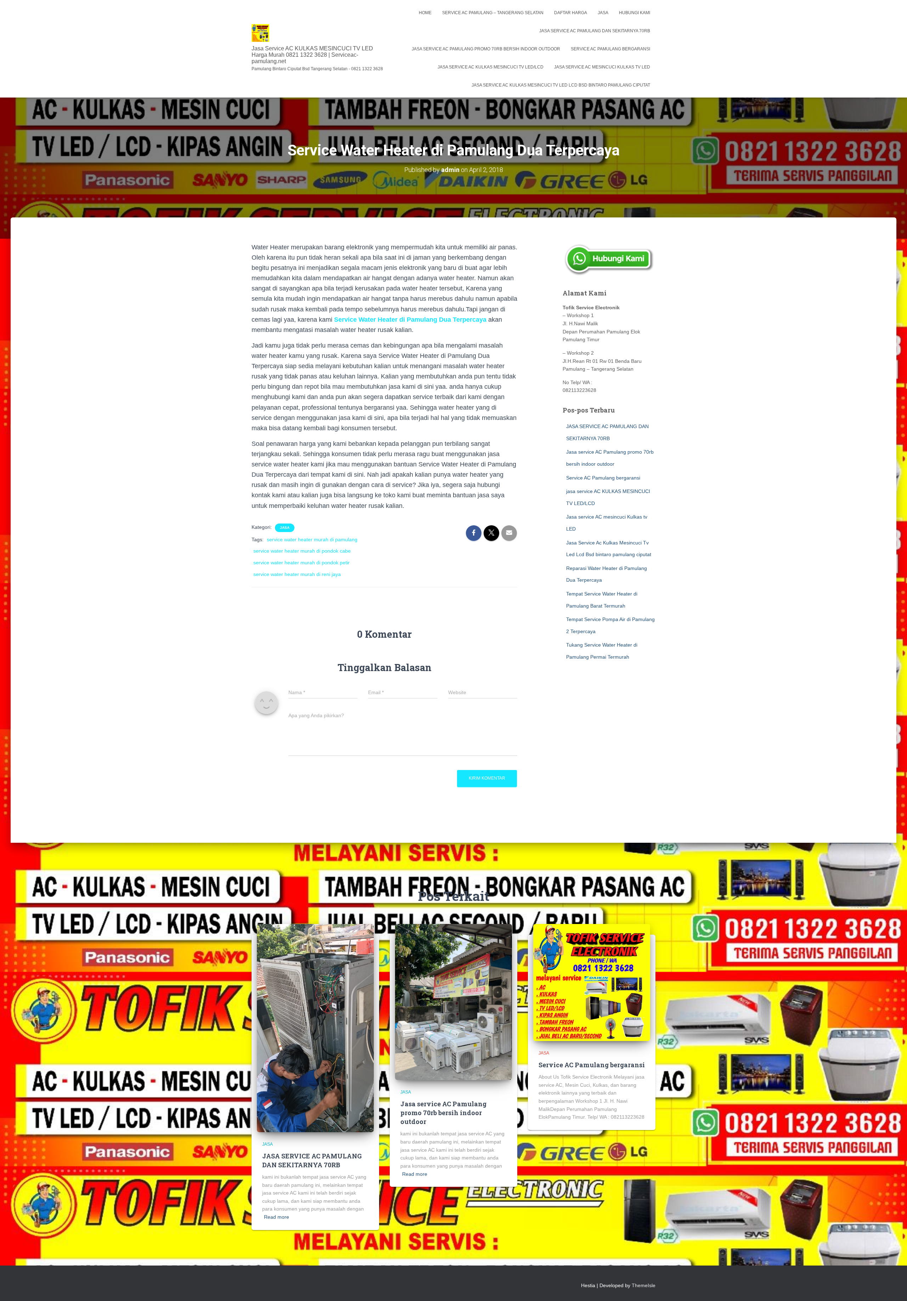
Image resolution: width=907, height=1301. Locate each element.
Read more (276, 1217)
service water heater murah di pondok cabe (302, 551)
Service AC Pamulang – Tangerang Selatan (492, 12)
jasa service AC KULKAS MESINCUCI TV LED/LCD (490, 67)
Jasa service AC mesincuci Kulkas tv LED (602, 67)
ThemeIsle (643, 1285)
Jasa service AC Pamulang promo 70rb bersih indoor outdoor (486, 48)
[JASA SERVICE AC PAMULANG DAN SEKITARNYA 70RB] (315, 1027)
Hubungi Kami (634, 12)
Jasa (603, 12)
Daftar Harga (570, 12)
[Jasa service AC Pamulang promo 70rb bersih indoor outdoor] (453, 1001)
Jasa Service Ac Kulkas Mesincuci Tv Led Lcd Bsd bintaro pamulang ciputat (561, 85)
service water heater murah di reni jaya (297, 574)
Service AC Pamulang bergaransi (610, 48)
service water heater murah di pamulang (312, 539)
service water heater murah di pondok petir (301, 562)
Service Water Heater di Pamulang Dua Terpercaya (409, 319)
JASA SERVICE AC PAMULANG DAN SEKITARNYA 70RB (594, 30)
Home (425, 12)
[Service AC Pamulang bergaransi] (591, 982)
